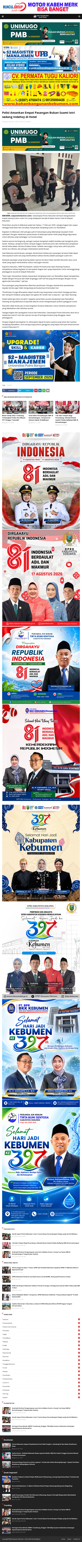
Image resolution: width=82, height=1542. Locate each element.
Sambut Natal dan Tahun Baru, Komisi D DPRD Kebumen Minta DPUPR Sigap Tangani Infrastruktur (42, 1305)
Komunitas (41, 1386)
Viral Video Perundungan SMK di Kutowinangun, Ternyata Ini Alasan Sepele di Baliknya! (41, 418)
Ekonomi (41, 1357)
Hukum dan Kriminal (41, 1327)
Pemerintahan (41, 1323)
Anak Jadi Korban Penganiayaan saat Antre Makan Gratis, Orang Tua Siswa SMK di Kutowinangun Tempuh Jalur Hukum (41, 1253)
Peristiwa (41, 1331)
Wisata (41, 1371)
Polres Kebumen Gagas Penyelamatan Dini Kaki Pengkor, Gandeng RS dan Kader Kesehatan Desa (44, 1445)
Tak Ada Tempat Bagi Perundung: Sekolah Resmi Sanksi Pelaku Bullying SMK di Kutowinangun (66, 419)
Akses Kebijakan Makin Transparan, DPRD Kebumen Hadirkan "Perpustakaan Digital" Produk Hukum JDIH (45, 1296)
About (69, 1539)
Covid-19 (41, 1383)
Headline (11, 108)
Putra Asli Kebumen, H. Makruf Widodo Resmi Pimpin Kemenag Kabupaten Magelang (42, 1486)
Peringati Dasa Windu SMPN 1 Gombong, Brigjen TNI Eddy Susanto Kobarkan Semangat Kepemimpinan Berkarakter (43, 1427)
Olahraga (41, 1349)
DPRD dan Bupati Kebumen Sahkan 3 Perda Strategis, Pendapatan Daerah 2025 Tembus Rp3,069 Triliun (46, 1287)
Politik (41, 1345)
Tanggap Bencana (41, 1364)
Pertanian (41, 1390)
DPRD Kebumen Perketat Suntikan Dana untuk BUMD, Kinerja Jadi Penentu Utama (41, 1277)
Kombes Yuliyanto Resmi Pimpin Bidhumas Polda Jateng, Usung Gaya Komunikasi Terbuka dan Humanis (45, 1478)
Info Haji (41, 1394)
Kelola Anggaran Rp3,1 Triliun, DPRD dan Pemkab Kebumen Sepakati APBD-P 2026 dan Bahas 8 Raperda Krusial (45, 1269)
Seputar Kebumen (9, 122)
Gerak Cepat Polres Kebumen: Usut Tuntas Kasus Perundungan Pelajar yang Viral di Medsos (44, 1234)
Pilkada (41, 1342)
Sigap (41, 1334)
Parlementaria (41, 1379)
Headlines (41, 1360)
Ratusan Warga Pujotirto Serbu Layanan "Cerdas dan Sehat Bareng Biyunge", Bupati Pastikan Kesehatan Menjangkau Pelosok (45, 1463)
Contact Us (76, 1539)
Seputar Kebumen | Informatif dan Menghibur (26, 1539)
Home (63, 1539)
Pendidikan (41, 1338)
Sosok (41, 1368)
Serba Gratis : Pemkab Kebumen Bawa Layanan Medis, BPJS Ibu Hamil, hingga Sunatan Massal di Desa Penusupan (45, 1454)
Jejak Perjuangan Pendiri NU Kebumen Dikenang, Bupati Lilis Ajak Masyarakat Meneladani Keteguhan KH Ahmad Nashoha (44, 1496)
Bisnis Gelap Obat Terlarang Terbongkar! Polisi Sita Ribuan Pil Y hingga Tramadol (13, 418)
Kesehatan (41, 1375)
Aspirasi (41, 1319)
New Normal (41, 1353)
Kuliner (41, 1397)
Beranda (4, 108)
